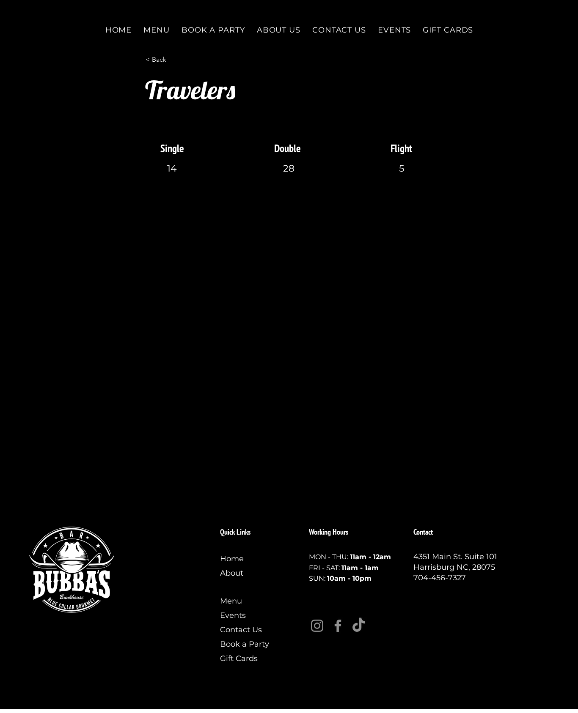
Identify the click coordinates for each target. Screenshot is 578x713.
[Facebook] (338, 625)
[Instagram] (317, 625)
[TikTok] (358, 625)
